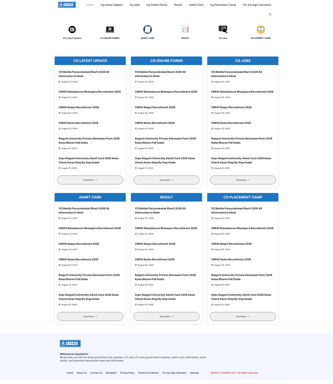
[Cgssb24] (67, 5)
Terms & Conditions (148, 372)
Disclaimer (111, 372)
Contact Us (96, 372)
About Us (82, 372)
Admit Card (196, 4)
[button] (270, 14)
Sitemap (194, 372)
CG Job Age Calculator (257, 4)
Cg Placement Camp (223, 4)
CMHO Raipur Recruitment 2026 (79, 107)
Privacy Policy (127, 372)
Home (90, 4)
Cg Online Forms (157, 4)
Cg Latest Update (112, 4)
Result (178, 4)
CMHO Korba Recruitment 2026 (78, 123)
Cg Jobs (135, 4)
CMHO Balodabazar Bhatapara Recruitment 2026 (90, 91)
